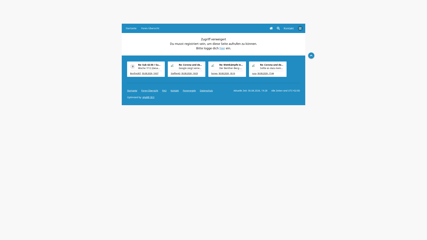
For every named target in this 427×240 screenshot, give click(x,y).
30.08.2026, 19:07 (150, 73)
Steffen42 (175, 73)
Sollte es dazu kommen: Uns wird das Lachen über (272, 68)
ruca (254, 73)
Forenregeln (189, 90)
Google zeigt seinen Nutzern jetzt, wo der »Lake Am (190, 68)
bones (214, 73)
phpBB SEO (148, 97)
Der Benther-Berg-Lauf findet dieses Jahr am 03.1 (231, 68)
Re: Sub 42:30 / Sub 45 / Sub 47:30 (150, 64)
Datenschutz (206, 90)
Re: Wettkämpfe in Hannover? (231, 64)
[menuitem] (289, 28)
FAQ (164, 90)
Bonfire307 (135, 73)
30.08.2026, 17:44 (265, 73)
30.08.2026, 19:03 (189, 73)
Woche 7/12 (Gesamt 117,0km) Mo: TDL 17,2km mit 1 (150, 68)
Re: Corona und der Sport (190, 64)
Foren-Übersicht (149, 90)
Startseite (132, 90)
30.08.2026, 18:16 (227, 73)
